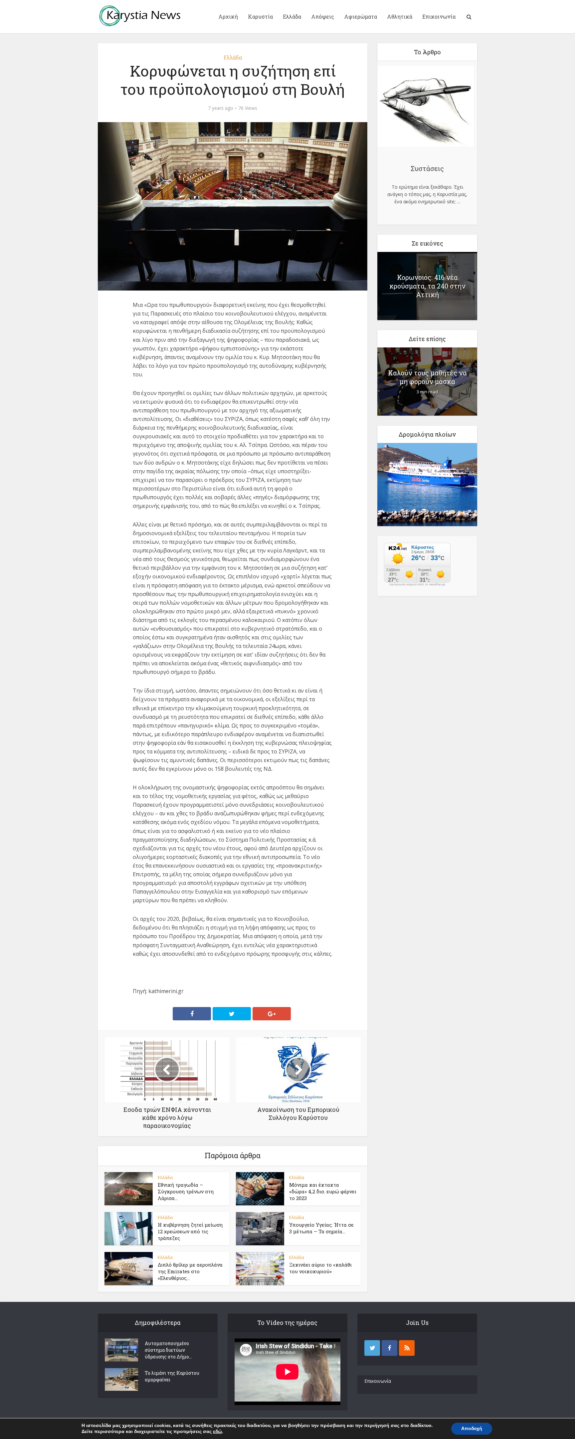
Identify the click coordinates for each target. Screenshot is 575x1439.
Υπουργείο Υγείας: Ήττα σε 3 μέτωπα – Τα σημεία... (321, 1228)
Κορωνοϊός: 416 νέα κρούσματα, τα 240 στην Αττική (427, 286)
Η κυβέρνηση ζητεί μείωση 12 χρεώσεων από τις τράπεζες (190, 1231)
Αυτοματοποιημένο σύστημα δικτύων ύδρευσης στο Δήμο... (168, 1350)
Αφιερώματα (360, 16)
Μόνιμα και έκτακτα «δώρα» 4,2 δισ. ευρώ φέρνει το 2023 (322, 1191)
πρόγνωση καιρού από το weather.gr (417, 584)
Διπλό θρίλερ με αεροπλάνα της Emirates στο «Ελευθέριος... (190, 1271)
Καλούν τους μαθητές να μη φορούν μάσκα (427, 377)
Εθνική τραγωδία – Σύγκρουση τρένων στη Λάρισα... (186, 1191)
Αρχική (228, 16)
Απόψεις (322, 16)
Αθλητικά (399, 16)
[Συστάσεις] (425, 107)
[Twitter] (372, 1348)
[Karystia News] (139, 15)
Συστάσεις (427, 168)
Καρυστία (260, 16)
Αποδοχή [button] (471, 1428)
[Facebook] (389, 1348)
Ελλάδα (292, 16)
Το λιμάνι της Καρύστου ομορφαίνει (172, 1376)
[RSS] (407, 1348)
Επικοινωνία (439, 16)
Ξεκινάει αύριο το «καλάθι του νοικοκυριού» (320, 1268)
